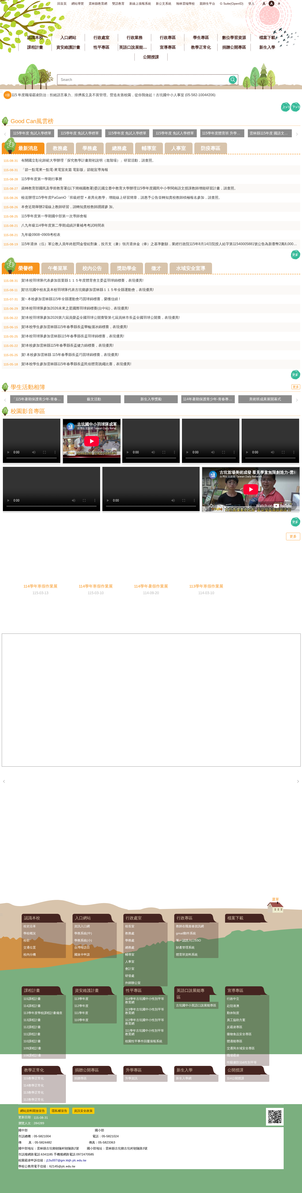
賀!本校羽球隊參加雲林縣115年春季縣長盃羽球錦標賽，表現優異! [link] (64, 336)
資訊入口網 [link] (82, 926)
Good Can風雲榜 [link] (32, 121)
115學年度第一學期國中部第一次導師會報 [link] (45, 216)
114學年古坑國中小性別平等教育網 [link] (144, 1000)
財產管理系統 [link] (185, 947)
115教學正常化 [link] (33, 1078)
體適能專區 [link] (234, 1041)
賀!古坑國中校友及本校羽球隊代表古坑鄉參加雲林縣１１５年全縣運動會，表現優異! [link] (79, 290)
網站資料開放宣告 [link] (32, 1111)
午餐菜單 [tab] (57, 268)
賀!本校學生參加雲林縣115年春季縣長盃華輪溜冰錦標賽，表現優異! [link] (66, 327)
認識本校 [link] (35, 37)
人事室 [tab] (178, 148)
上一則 (286, 107)
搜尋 (233, 80)
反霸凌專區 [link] (234, 1027)
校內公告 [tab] (92, 268)
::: (1, 2)
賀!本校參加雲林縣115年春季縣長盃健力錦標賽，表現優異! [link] (58, 345)
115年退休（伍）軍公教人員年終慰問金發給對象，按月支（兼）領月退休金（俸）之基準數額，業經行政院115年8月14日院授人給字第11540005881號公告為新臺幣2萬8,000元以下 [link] (152, 244)
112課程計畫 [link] (32, 1027)
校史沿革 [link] (29, 926)
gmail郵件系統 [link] (186, 933)
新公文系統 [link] (163, 3)
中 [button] (271, 3)
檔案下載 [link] (267, 37)
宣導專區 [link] (168, 47)
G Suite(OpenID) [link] (231, 3)
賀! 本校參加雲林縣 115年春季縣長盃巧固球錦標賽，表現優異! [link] (61, 355)
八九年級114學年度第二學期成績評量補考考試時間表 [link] (54, 225)
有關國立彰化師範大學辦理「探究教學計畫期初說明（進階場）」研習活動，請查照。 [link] (80, 160)
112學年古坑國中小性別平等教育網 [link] (144, 1021)
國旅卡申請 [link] (82, 954)
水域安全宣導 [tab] (190, 268)
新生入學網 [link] (183, 1078)
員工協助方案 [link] (236, 1020)
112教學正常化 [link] (33, 1099)
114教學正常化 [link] (33, 1085)
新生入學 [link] (267, 47)
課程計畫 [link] (35, 47)
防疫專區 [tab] (210, 148)
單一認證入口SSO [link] (188, 940)
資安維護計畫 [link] (68, 47)
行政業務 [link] (135, 37)
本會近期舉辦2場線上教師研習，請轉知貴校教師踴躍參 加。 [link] (60, 207)
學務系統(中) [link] (83, 933)
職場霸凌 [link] (233, 1055)
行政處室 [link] (101, 37)
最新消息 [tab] (28, 148)
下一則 (296, 107)
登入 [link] (251, 3)
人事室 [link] (129, 961)
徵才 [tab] (156, 268)
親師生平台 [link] (207, 3)
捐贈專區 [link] (80, 1078)
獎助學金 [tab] (126, 268)
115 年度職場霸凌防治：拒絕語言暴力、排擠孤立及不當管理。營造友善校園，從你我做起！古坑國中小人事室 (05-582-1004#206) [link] (113, 95)
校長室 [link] (129, 926)
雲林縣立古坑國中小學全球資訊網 (151, 20)
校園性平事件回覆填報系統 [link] (143, 1041)
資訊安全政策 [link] (83, 1111)
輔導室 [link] (129, 954)
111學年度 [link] (81, 1013)
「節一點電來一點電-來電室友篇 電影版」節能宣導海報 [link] (56, 170)
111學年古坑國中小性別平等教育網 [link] (144, 1032)
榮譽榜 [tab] (25, 268)
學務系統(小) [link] (83, 940)
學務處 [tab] (89, 148)
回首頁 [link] (62, 3)
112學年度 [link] (81, 1006)
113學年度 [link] (81, 998)
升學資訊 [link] (131, 1078)
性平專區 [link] (101, 47)
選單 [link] (275, 899)
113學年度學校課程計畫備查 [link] (42, 1013)
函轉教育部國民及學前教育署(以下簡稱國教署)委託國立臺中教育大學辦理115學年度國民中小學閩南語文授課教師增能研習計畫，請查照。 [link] (121, 188)
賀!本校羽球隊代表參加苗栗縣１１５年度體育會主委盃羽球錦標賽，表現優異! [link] (73, 281)
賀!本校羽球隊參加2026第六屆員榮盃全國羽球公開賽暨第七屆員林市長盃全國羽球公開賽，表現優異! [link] (92, 318)
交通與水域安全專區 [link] (241, 1048)
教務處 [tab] (60, 148)
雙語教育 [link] (118, 3)
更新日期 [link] (24, 1117)
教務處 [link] (129, 933)
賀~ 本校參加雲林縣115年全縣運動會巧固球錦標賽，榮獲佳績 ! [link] (62, 299)
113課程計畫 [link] (32, 1020)
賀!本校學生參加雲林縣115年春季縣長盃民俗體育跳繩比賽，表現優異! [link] (67, 364)
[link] (35, 775)
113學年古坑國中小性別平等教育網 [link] (144, 1011)
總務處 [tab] (119, 148)
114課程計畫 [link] (32, 1006)
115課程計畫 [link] (32, 998)
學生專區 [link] (201, 37)
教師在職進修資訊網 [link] (190, 926)
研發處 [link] (129, 975)
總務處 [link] (129, 947)
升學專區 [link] (134, 1070)
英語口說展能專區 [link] (135, 47)
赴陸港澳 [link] (233, 1006)
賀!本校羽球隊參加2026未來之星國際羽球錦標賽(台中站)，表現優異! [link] (66, 308)
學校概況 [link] (29, 933)
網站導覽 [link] (77, 3)
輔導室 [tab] (149, 148)
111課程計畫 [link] (31, 1034)
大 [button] (279, 3)
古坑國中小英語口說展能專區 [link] (196, 1005)
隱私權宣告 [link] (59, 1111)
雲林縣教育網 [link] (98, 3)
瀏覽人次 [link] (24, 1123)
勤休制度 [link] (233, 1013)
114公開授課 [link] (235, 1078)
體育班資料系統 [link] (187, 954)
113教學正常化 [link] (33, 1092)
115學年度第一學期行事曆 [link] (33, 179)
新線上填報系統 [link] (140, 3)
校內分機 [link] (29, 954)
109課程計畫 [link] (32, 1048)
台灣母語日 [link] (82, 947)
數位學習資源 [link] (234, 37)
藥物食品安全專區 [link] (239, 1034)
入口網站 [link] (68, 37)
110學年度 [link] (81, 1020)
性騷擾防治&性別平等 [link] (242, 1062)
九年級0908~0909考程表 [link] (32, 235)
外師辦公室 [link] (133, 983)
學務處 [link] (129, 940)
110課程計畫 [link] (32, 1041)
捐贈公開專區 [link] (234, 47)
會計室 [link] (129, 968)
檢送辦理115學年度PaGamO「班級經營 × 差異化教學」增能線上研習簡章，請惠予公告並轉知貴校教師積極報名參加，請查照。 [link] (113, 198)
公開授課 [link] (151, 57)
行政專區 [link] (168, 37)
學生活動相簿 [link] (28, 387)
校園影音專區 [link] (28, 411)
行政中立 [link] (233, 998)
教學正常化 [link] (201, 47)
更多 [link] (295, 254)
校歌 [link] (26, 940)
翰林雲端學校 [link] (185, 3)
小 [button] (264, 3)
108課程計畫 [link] (32, 1055)
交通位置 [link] (29, 947)
